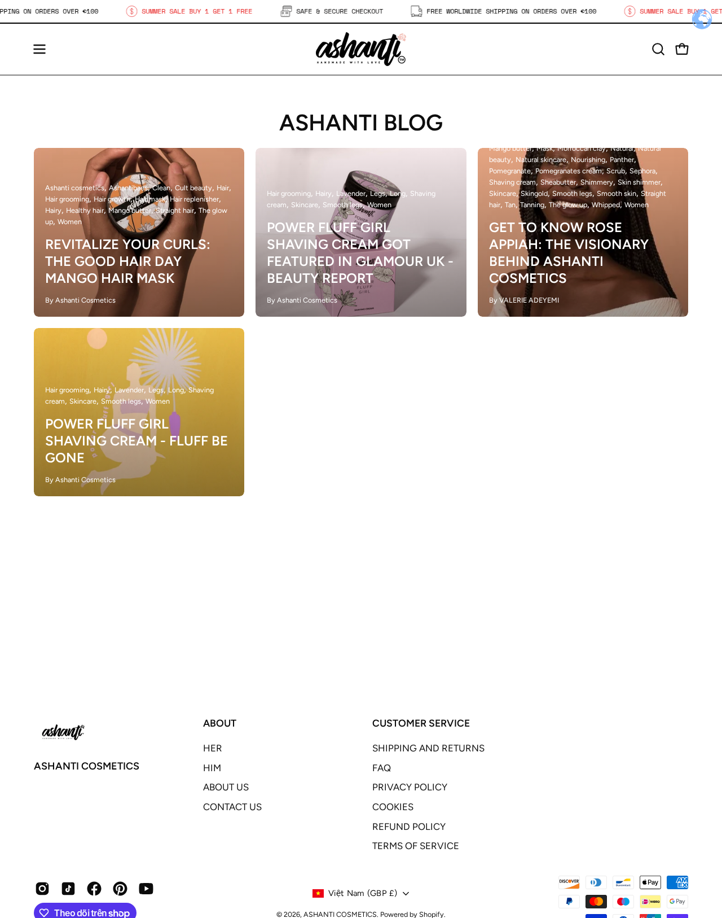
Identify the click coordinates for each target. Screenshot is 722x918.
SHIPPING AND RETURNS (428, 748)
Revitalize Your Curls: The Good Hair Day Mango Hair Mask (127, 261)
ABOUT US (226, 787)
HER (212, 748)
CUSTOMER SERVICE (421, 723)
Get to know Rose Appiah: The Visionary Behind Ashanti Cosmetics (569, 252)
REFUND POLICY (409, 826)
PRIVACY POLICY (409, 787)
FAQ (381, 767)
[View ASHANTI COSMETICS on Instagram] (42, 888)
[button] (658, 49)
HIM (212, 767)
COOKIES (392, 806)
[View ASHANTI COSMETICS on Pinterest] (120, 888)
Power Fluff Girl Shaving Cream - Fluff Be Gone (136, 441)
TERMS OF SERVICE (415, 845)
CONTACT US (232, 806)
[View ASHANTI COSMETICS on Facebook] (94, 888)
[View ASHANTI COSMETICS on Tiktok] (68, 888)
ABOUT (219, 723)
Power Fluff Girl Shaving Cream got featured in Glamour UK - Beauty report (360, 252)
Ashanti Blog (361, 122)
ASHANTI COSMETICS (86, 766)
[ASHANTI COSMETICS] (361, 49)
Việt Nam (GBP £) (362, 893)
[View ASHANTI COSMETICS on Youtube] (146, 888)
